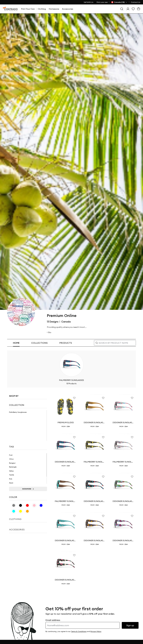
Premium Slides (66, 422)
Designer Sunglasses (94, 422)
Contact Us (135, 2)
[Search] (121, 9)
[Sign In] (128, 9)
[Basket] (138, 9)
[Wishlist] (133, 9)
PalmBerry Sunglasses (94, 462)
